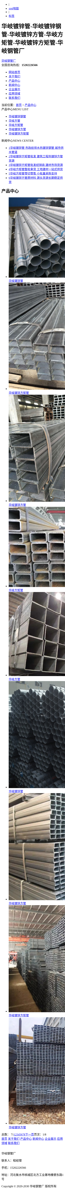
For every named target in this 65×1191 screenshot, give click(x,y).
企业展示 (14, 89)
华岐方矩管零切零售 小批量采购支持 (33, 173)
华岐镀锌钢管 (17, 116)
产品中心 (14, 80)
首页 (19, 105)
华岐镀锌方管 (17, 129)
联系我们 (14, 97)
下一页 (29, 1134)
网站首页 (14, 72)
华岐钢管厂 (8, 60)
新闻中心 (14, 85)
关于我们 (14, 76)
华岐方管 (14, 120)
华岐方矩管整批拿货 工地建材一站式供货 (36, 169)
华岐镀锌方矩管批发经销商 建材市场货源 (36, 164)
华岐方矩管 (16, 125)
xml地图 (14, 8)
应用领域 (14, 93)
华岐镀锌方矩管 (19, 133)
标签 (11, 15)
